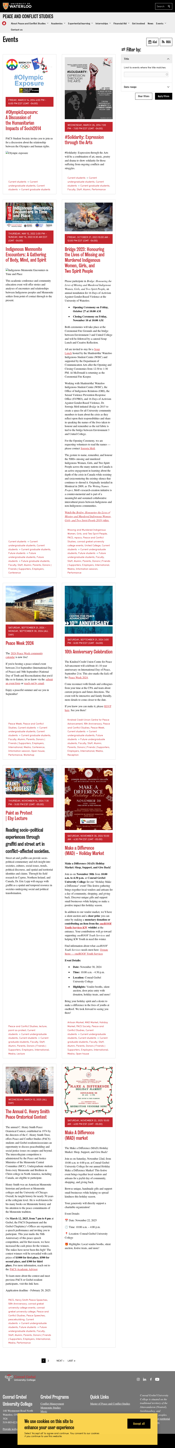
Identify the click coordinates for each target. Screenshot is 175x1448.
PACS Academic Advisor (23, 1269)
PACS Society (83, 1026)
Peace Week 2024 (20, 643)
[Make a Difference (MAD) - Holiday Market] (89, 799)
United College (92, 545)
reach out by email (34, 683)
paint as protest (17, 1030)
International (102, 565)
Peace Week (15, 723)
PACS (70, 537)
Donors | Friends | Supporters (93, 747)
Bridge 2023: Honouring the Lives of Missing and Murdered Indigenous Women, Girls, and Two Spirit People (84, 260)
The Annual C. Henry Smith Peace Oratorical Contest (28, 1114)
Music (44, 1411)
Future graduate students (35, 561)
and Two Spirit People (95, 533)
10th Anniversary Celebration (88, 652)
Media (71, 568)
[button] (30, 24)
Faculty (71, 189)
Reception (73, 754)
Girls (79, 533)
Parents (37, 565)
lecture (42, 1026)
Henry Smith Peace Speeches (31, 1300)
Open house (37, 751)
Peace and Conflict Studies (23, 1026)
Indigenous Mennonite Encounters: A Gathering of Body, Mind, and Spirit (26, 254)
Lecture (21, 1053)
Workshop (29, 754)
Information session (86, 568)
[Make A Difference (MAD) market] (89, 1091)
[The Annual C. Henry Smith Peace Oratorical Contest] (29, 1080)
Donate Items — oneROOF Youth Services (86, 951)
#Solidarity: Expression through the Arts (84, 140)
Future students (16, 553)
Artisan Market (76, 1022)
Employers (38, 568)
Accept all (139, 1423)
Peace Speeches (35, 1315)
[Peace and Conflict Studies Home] (4, 23)
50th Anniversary (17, 1303)
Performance (99, 189)
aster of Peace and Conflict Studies (111, 1403)
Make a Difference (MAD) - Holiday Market (84, 850)
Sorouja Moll (88, 448)
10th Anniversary (93, 723)
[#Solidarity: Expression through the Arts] (89, 88)
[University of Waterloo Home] (17, 6)
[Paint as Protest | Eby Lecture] (29, 781)
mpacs (78, 537)
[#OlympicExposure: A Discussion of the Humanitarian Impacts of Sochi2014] (29, 75)
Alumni (86, 189)
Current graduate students (35, 189)
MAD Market (91, 1022)
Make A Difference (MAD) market (79, 1135)
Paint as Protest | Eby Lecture (19, 815)
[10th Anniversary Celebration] (89, 610)
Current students (17, 181)
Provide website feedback (16, 1429)
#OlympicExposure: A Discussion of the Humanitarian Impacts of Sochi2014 (23, 120)
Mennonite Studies (51, 1407)
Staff (79, 189)
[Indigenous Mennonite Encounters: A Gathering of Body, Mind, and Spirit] (29, 215)
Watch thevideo (88, 516)
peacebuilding (16, 1319)
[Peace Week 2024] (29, 604)
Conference (14, 572)
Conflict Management (52, 1403)
